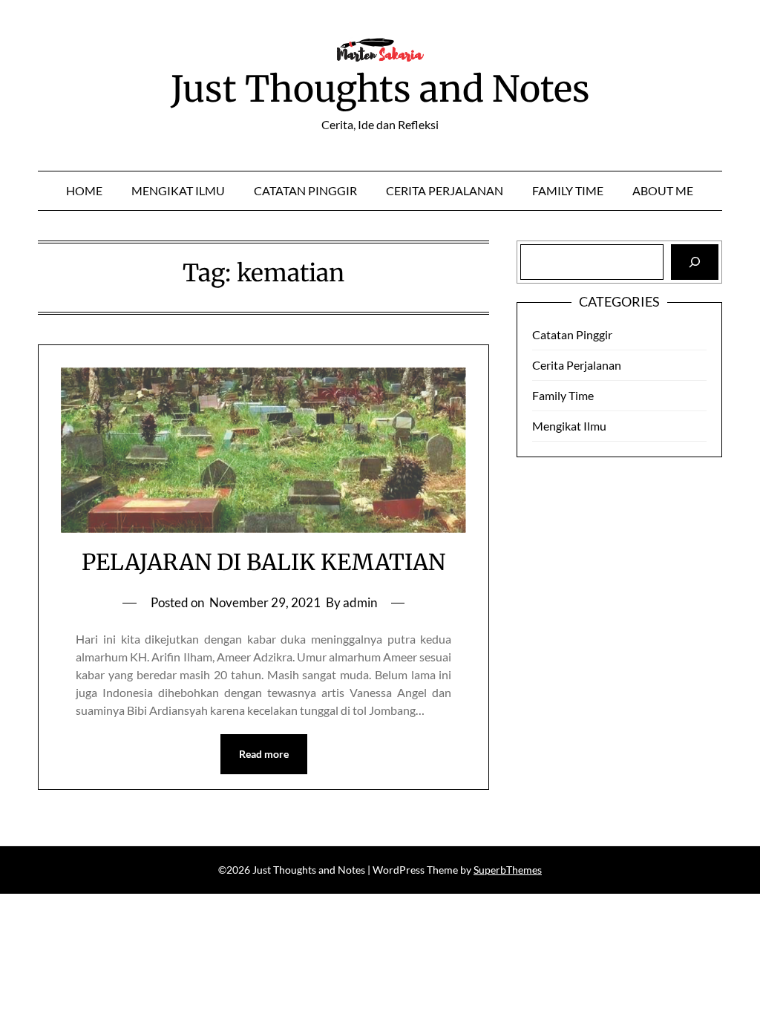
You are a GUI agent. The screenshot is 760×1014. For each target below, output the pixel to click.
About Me (662, 190)
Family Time (567, 190)
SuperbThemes (508, 869)
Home (84, 190)
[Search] (694, 262)
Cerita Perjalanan (444, 190)
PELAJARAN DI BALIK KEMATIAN (263, 562)
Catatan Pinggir (305, 190)
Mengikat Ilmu (178, 190)
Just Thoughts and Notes (380, 89)
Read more (264, 754)
